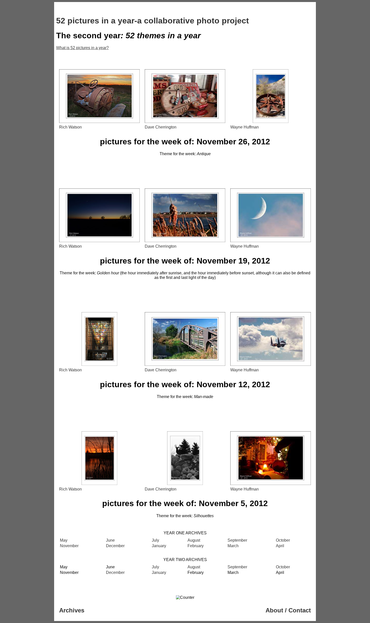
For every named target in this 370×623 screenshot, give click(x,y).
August (194, 540)
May (63, 540)
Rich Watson (70, 127)
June (110, 540)
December (115, 546)
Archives (71, 610)
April (280, 546)
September (237, 540)
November (69, 546)
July (155, 540)
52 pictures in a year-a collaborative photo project (152, 20)
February (196, 546)
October (283, 540)
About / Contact (288, 610)
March (233, 546)
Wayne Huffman (244, 127)
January (159, 546)
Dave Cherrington (160, 127)
